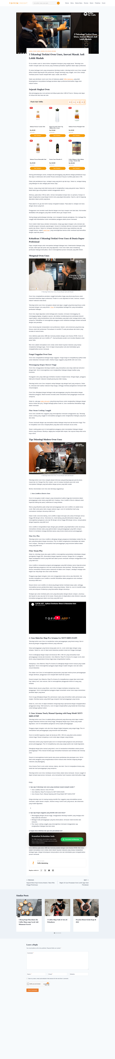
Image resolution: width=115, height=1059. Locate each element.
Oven (52, 307)
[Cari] (58, 3)
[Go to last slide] (19, 915)
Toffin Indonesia (68, 79)
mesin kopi (46, 230)
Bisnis (67, 3)
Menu (72, 3)
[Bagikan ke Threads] (53, 870)
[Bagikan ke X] (45, 870)
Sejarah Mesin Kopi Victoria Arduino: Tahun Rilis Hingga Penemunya (40, 882)
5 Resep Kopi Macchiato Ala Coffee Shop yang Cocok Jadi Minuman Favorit (28, 922)
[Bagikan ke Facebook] (41, 870)
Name (29, 974)
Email (51, 974)
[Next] (96, 915)
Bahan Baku (78, 3)
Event (103, 3)
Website (72, 974)
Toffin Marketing (42, 863)
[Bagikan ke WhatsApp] (49, 870)
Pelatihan (97, 3)
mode (45, 401)
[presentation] (29, 907)
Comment (30, 953)
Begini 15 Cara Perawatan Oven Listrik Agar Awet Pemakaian (74, 882)
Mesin (91, 3)
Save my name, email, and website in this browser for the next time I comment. (48, 978)
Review (86, 3)
